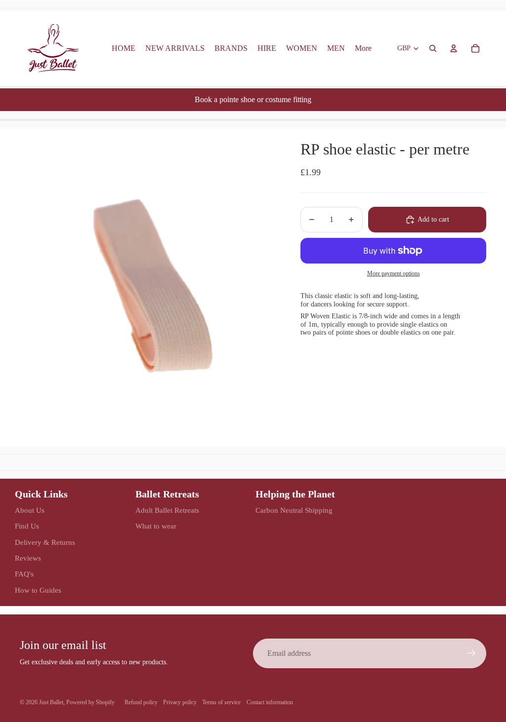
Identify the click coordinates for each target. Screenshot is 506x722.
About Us (29, 510)
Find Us (27, 526)
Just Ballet (51, 702)
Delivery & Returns (45, 542)
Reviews (28, 558)
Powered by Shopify (90, 702)
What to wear (155, 526)
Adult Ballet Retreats (167, 510)
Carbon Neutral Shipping (294, 510)
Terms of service (221, 702)
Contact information (270, 702)
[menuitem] (363, 48)
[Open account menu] (453, 48)
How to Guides (38, 590)
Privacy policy (180, 702)
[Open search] (433, 48)
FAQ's (24, 574)
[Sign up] (471, 653)
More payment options (393, 273)
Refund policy (141, 702)
